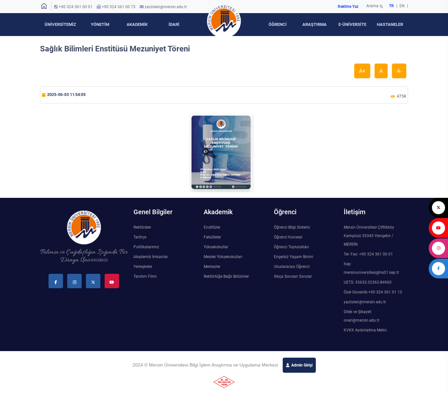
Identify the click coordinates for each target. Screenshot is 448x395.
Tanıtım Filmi (145, 276)
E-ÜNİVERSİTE (352, 24)
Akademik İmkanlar (150, 256)
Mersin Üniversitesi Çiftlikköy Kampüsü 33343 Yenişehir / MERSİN (369, 236)
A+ (362, 71)
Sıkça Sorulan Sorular (293, 276)
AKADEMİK (137, 24)
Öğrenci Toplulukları (291, 247)
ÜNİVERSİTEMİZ (60, 24)
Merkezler (212, 266)
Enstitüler (212, 227)
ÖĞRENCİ (278, 24)
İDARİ (174, 24)
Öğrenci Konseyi (288, 237)
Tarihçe (139, 237)
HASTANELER (390, 24)
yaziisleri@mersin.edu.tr (166, 7)
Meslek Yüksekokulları (223, 256)
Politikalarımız (146, 247)
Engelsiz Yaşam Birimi (293, 256)
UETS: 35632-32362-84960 (368, 282)
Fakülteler (212, 237)
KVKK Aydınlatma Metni (365, 330)
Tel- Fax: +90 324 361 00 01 (368, 254)
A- (399, 71)
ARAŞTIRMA (314, 24)
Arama (375, 6)
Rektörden (142, 227)
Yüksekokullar (216, 247)
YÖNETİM (100, 24)
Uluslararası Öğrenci (292, 266)
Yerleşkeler (142, 266)
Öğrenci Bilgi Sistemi (292, 227)
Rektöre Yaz (348, 6)
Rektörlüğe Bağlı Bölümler (226, 276)
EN (402, 6)
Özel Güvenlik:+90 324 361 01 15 (373, 292)
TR (391, 6)
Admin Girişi (302, 365)
